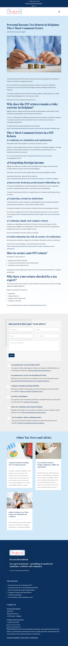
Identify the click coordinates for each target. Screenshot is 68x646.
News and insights (20, 32)
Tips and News (20, 468)
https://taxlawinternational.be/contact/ (35, 305)
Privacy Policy (24, 637)
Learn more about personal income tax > (39, 370)
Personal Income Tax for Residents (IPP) (25, 365)
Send (11, 355)
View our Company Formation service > (31, 391)
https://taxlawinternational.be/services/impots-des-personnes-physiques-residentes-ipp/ (33, 128)
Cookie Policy (34, 637)
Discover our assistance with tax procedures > (31, 423)
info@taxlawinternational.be (34, 3)
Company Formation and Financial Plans (25, 386)
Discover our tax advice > (31, 402)
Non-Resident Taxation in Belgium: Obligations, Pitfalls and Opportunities (48, 465)
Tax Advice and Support (19, 396)
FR (35, 6)
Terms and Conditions (13, 637)
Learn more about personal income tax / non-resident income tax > (30, 381)
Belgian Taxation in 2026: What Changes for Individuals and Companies (18, 514)
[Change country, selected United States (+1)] (37, 336)
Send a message (13, 626)
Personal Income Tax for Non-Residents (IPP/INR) (28, 375)
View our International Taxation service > (34, 412)
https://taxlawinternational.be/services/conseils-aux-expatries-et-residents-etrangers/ (33, 178)
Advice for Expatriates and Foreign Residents (26, 407)
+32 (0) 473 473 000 (34, 1)
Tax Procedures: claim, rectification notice (26, 417)
